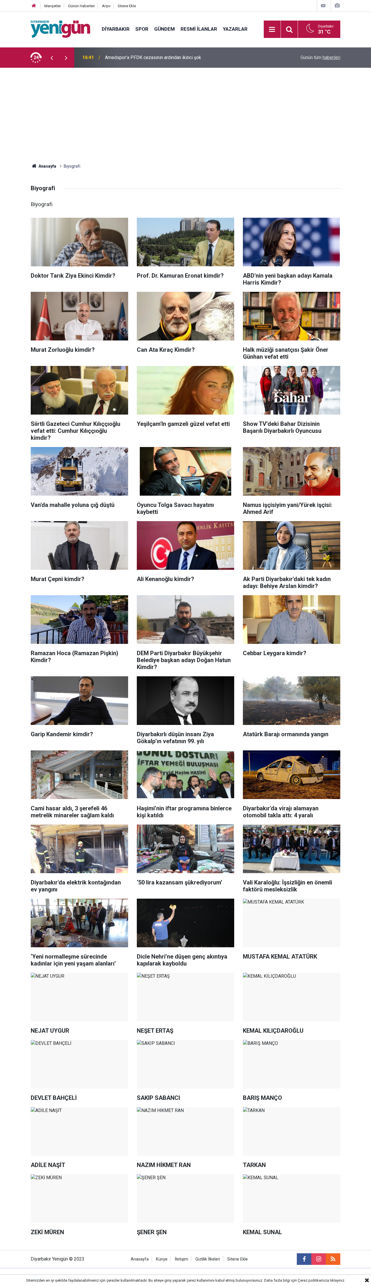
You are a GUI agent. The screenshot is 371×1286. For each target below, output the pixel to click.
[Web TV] (323, 5)
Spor (141, 29)
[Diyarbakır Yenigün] (60, 29)
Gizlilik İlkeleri (207, 1259)
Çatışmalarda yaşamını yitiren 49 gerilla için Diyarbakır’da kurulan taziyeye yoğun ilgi (179, 57)
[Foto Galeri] (337, 5)
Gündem (164, 29)
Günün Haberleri (81, 6)
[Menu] (272, 29)
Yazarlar (235, 29)
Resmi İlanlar (199, 29)
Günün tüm (320, 57)
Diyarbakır (116, 29)
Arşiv (106, 6)
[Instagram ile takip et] (318, 1259)
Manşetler (52, 6)
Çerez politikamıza (313, 1280)
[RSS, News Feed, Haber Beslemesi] (333, 1259)
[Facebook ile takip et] (304, 1259)
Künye (162, 1259)
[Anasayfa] (34, 6)
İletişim (181, 1259)
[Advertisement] (185, 111)
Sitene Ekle (127, 6)
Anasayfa (47, 166)
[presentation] (51, 57)
